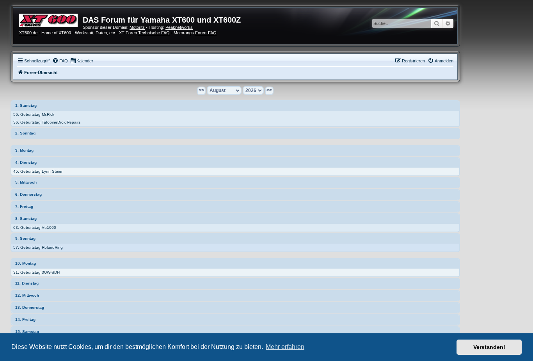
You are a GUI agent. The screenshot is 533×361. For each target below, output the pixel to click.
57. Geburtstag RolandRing (38, 247)
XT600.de (28, 32)
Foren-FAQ (206, 32)
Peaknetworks (179, 27)
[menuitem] (60, 60)
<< (201, 90)
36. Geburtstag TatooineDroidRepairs (46, 122)
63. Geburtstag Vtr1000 (34, 227)
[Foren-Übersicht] (51, 19)
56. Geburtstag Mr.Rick (33, 114)
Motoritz (137, 27)
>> (269, 90)
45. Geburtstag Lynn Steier (37, 171)
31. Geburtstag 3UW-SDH (36, 272)
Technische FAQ (154, 32)
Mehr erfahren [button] (285, 346)
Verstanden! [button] (489, 347)
